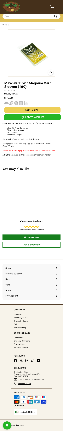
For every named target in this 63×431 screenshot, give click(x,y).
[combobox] (31, 16)
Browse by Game (21, 321)
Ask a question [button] (31, 244)
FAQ (15, 324)
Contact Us (18, 338)
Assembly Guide (21, 318)
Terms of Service (21, 347)
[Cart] (52, 7)
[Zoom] (50, 72)
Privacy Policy (19, 344)
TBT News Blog (20, 327)
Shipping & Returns (22, 341)
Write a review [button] (32, 237)
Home (4, 25)
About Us (18, 314)
